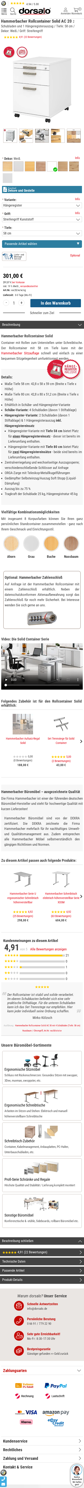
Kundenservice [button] (15, 1441)
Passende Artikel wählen (21, 244)
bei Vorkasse (18, 282)
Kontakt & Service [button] (18, 1467)
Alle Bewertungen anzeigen (48, 949)
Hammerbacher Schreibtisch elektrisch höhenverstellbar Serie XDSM (61, 898)
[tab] (42, 1370)
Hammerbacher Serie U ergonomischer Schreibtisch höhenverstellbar (23, 898)
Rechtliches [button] (12, 1449)
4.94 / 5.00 (32, 4)
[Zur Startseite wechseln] (34, 11)
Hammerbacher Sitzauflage (20, 353)
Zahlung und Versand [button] (20, 1458)
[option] (7, 166)
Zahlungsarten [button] (15, 1370)
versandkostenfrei (29, 286)
